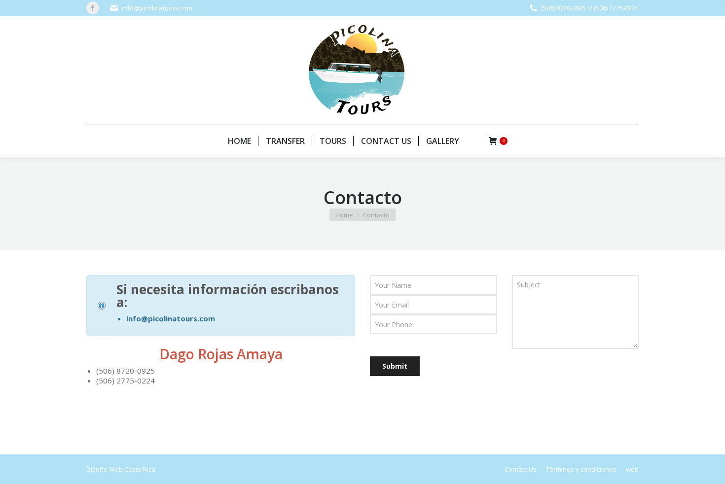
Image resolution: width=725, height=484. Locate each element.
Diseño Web (104, 469)
